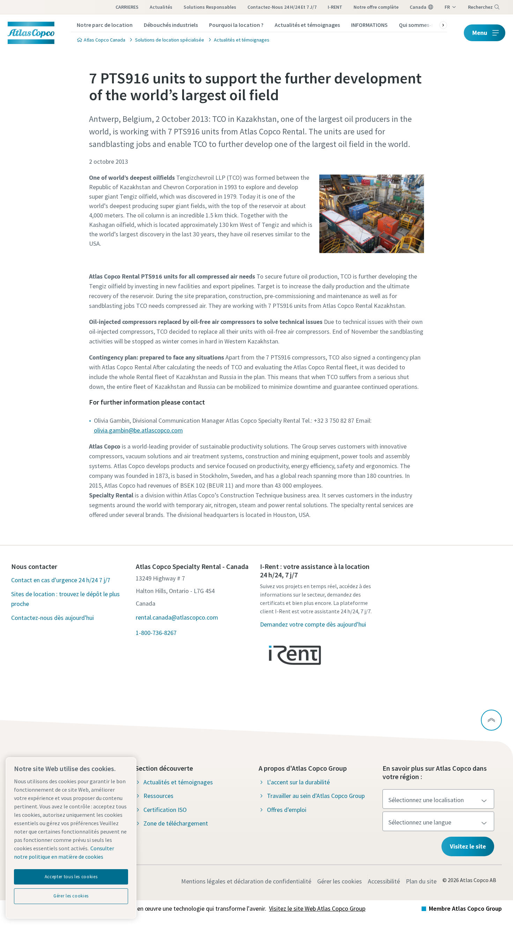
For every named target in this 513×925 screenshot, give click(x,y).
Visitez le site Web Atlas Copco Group (317, 908)
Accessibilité (384, 881)
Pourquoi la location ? (236, 24)
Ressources (158, 796)
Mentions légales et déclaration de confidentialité (246, 881)
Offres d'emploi (286, 810)
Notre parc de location (105, 24)
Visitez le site (468, 846)
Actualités (161, 7)
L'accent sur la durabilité (298, 782)
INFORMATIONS (369, 24)
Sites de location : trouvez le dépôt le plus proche (65, 599)
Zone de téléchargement (175, 823)
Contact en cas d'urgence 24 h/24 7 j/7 (60, 580)
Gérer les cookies (339, 881)
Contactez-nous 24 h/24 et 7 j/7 (282, 7)
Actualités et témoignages (307, 24)
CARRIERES (127, 7)
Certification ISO (165, 810)
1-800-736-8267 (156, 633)
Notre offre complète (376, 7)
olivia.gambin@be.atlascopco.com (138, 430)
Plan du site (421, 881)
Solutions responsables (210, 7)
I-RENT (335, 7)
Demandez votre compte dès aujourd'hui (313, 624)
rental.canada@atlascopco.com (177, 617)
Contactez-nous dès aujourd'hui (52, 618)
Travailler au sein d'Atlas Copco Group (316, 796)
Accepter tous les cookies (71, 877)
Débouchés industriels (171, 24)
